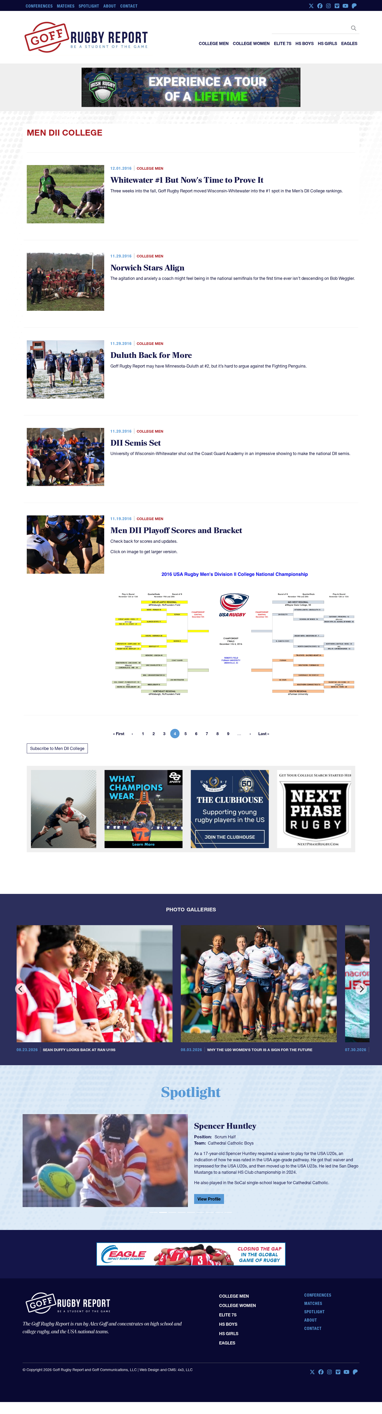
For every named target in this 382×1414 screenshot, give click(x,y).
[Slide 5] (191, 1212)
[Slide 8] (219, 1212)
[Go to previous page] (132, 733)
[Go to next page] (250, 733)
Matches (66, 6)
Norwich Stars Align (147, 268)
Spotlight (89, 6)
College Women (251, 43)
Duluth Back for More (151, 355)
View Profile (209, 1200)
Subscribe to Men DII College (57, 748)
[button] (48, 1162)
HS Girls (327, 43)
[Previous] (21, 989)
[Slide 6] (200, 1212)
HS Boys (304, 43)
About (109, 6)
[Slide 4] (182, 1212)
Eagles (349, 43)
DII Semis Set (135, 443)
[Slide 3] (172, 1212)
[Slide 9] (228, 1212)
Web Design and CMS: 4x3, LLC (166, 1369)
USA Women (220, 1142)
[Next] (361, 989)
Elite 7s (282, 43)
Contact (129, 6)
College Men (214, 43)
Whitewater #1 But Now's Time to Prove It (187, 180)
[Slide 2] (163, 1212)
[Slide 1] (153, 1212)
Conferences (39, 6)
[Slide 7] (210, 1212)
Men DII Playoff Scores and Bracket (176, 531)
